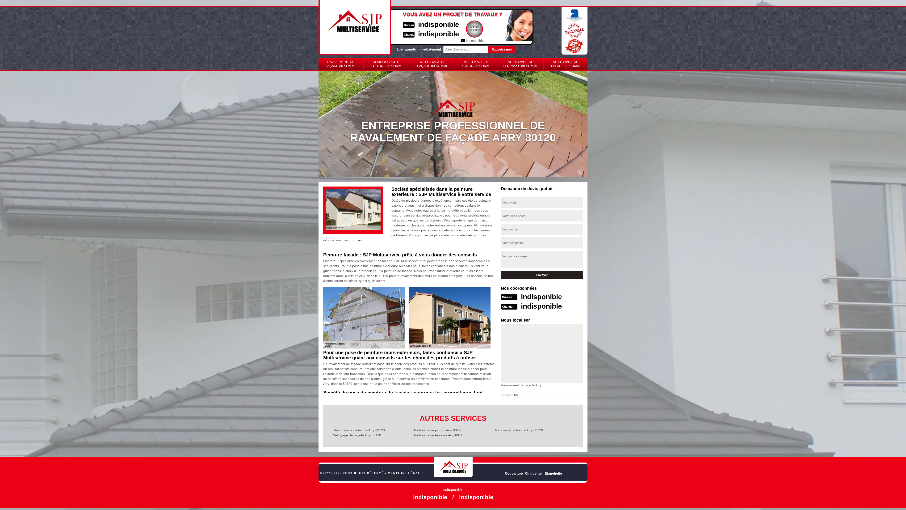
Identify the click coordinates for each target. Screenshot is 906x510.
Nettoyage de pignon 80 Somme (476, 64)
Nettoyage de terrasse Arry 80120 (439, 435)
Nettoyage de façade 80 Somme (432, 64)
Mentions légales (406, 473)
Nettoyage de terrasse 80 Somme (520, 64)
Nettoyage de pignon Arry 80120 (438, 430)
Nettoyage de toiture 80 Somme (565, 64)
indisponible (438, 24)
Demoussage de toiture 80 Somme (387, 64)
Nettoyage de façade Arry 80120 (357, 435)
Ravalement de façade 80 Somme (341, 64)
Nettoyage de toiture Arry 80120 (519, 430)
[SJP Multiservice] (453, 467)
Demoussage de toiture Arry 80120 (359, 430)
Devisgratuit (475, 28)
